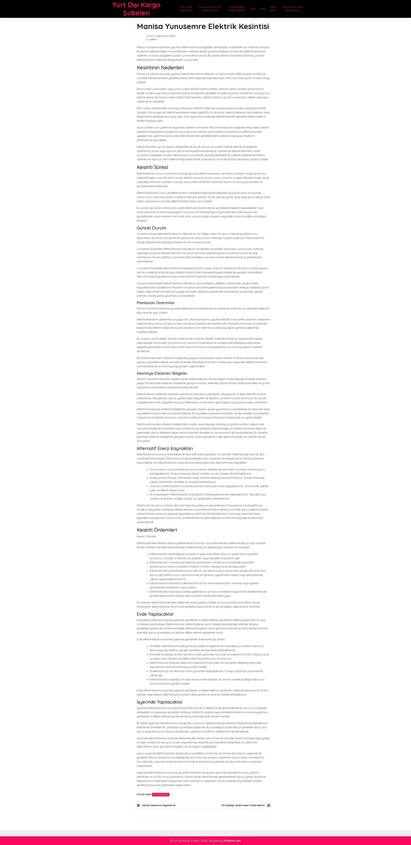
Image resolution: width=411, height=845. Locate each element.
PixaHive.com (232, 840)
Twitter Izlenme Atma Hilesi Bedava (292, 8)
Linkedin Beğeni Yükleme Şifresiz (236, 8)
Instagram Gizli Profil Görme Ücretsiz (210, 8)
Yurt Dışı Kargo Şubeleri (136, 8)
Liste (253, 8)
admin (153, 39)
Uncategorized (160, 794)
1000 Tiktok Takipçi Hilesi (186, 8)
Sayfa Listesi (273, 8)
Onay (263, 8)
